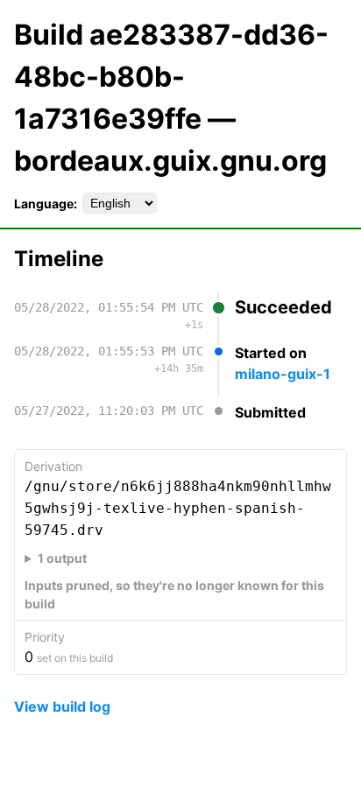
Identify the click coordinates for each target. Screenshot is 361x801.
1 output (62, 558)
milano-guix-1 (282, 374)
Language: (45, 203)
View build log (62, 706)
